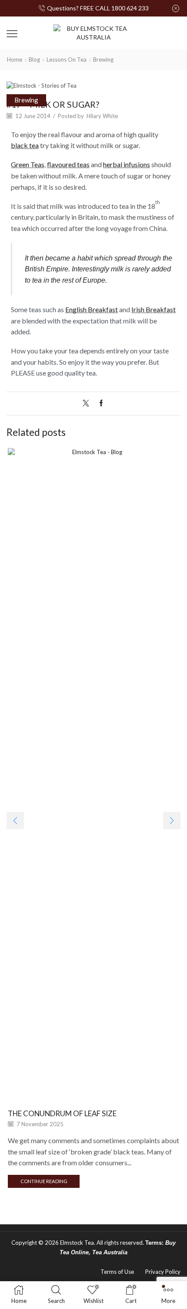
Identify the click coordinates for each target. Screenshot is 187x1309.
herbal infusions (126, 164)
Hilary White (102, 115)
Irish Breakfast (153, 309)
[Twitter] (88, 403)
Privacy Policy (162, 1271)
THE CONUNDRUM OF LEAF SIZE (62, 1113)
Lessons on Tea (67, 59)
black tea (25, 145)
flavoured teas (68, 164)
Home (14, 59)
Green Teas (27, 164)
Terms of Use (117, 1271)
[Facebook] (99, 403)
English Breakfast (91, 309)
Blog (34, 59)
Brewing (103, 59)
